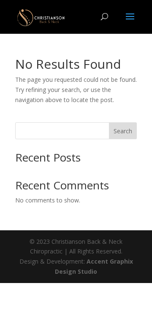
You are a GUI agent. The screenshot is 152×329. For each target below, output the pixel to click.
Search (123, 131)
